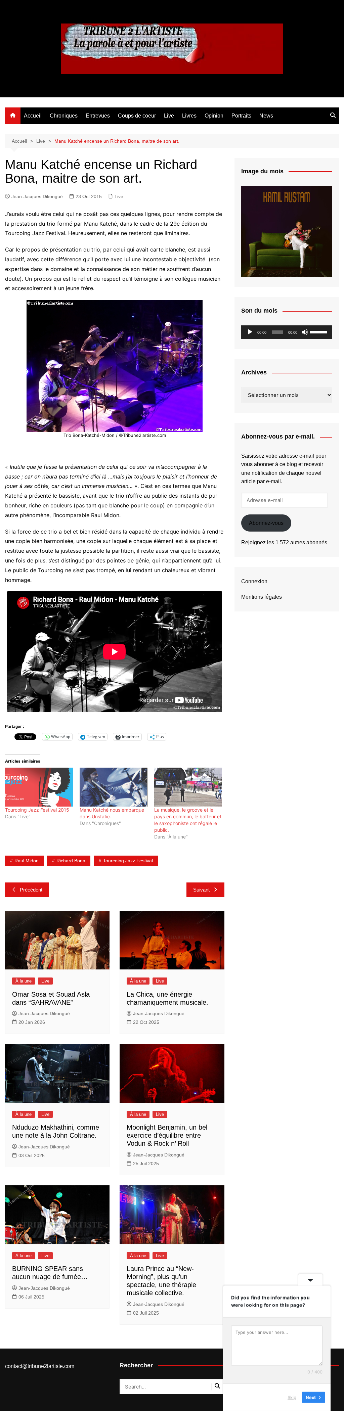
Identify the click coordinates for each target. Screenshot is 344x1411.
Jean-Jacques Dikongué (37, 196)
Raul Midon (26, 860)
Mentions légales (261, 597)
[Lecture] (250, 332)
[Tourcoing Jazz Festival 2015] (39, 787)
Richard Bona (70, 860)
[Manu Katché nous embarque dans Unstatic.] (113, 787)
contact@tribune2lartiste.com (39, 1366)
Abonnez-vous (266, 523)
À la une (23, 981)
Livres (189, 116)
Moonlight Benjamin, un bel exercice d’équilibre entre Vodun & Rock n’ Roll (167, 1135)
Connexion (254, 581)
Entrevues (98, 116)
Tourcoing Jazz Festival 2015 (37, 810)
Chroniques (64, 116)
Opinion (214, 116)
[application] (286, 332)
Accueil (33, 116)
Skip (292, 1397)
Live (169, 116)
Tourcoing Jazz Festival (128, 860)
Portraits (241, 116)
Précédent (31, 890)
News (266, 116)
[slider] (319, 331)
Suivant (201, 890)
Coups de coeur (137, 116)
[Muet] (304, 332)
